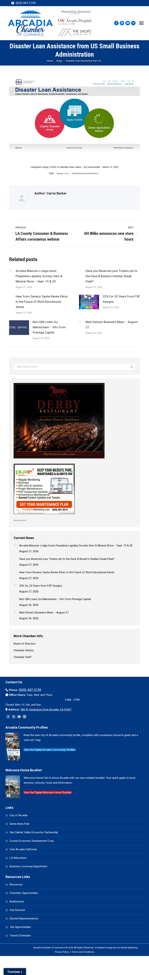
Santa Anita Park (19, 823)
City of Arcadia (18, 815)
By (92, 167)
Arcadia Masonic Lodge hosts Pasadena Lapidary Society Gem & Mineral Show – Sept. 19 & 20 (39, 276)
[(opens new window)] (59, 459)
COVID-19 (54, 167)
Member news (67, 167)
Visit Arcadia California (23, 849)
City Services (17, 910)
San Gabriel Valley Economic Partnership (34, 832)
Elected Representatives (24, 918)
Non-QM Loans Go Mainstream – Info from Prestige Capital (49, 327)
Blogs (46, 167)
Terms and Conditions (83, 952)
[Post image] (10, 270)
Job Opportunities (20, 927)
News (78, 167)
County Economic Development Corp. (32, 840)
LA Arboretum (18, 857)
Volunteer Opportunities (24, 893)
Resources (16, 884)
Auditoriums (17, 901)
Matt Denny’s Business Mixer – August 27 (112, 324)
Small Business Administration (85, 173)
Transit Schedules (20, 935)
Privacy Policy (62, 952)
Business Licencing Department (28, 866)
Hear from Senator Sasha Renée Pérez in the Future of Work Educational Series (42, 302)
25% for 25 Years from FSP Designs (121, 299)
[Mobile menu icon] (141, 23)
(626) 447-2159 (26, 3)
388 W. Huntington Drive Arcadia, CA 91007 (46, 709)
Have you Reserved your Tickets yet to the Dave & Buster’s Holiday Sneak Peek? (111, 276)
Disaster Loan (63, 173)
